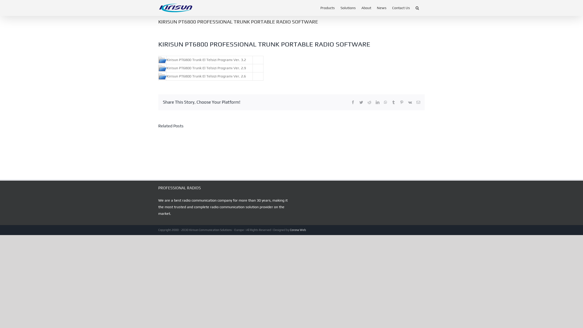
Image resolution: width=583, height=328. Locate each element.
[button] (417, 8)
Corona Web (298, 230)
